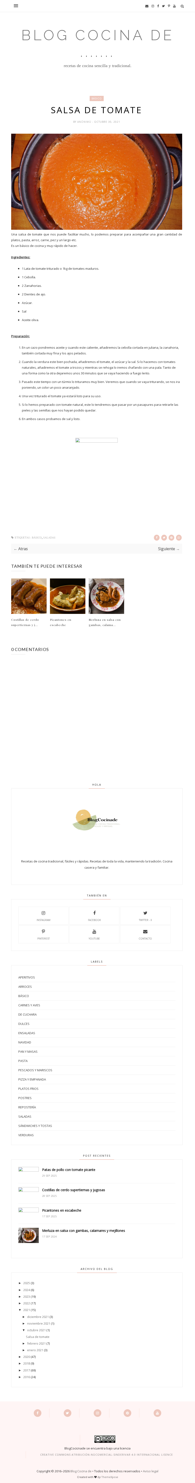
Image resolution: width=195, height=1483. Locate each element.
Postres (25, 1098)
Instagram (43, 920)
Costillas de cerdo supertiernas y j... (25, 622)
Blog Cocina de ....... (97, 43)
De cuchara (27, 1014)
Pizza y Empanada (32, 1079)
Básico (97, 98)
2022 (26, 1303)
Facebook (94, 920)
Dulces (23, 1024)
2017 (26, 1370)
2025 (26, 1283)
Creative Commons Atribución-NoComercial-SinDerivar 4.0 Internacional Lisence (106, 1454)
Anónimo (84, 121)
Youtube (94, 938)
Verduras (26, 1135)
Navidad (24, 1042)
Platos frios (28, 1089)
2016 (26, 1377)
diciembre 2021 (38, 1317)
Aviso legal (150, 1471)
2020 (26, 1357)
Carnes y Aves (29, 1005)
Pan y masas (28, 1051)
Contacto (145, 938)
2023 (26, 1296)
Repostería (27, 1107)
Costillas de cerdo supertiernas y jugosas (73, 1190)
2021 (26, 1310)
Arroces (25, 986)
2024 (26, 1290)
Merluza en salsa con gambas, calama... (105, 622)
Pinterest (43, 938)
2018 (26, 1363)
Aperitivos (26, 977)
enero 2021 (35, 1350)
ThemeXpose (109, 1477)
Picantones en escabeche (60, 622)
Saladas (49, 537)
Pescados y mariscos (35, 1070)
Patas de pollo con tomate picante (68, 1169)
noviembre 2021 (38, 1323)
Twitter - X (145, 920)
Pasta (23, 1061)
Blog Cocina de (81, 1471)
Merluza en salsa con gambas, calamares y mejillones (83, 1230)
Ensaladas (26, 1033)
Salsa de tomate (37, 1337)
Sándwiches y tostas (35, 1126)
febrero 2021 (36, 1343)
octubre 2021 (36, 1330)
